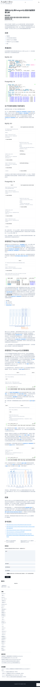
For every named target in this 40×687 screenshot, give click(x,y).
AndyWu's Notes (6, 1)
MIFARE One (4, 604)
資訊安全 (3, 646)
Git (2, 617)
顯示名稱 (7, 563)
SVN (2, 619)
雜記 (2, 648)
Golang (3, 627)
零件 (2, 595)
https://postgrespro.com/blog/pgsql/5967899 (15, 531)
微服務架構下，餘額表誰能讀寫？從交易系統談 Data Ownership (12, 656)
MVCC (17, 17)
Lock (14, 17)
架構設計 (3, 612)
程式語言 (3, 622)
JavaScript (3, 631)
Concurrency (7, 17)
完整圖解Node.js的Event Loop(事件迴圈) (13, 673)
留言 (6, 551)
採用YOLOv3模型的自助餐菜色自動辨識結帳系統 (14, 676)
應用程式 (3, 600)
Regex (3, 605)
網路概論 (3, 636)
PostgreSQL (24, 17)
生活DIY (3, 621)
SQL (5, 15)
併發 (28, 17)
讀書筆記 (3, 641)
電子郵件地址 (7, 567)
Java (2, 629)
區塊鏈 (3, 610)
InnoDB (11, 17)
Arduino (3, 593)
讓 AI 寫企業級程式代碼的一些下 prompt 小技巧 (9, 657)
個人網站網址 (7, 570)
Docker (3, 597)
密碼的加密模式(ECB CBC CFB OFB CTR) (12, 675)
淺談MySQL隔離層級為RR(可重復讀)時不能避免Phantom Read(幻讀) (17, 668)
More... (9, 586)
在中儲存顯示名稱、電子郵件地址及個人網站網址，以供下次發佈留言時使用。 (20, 573)
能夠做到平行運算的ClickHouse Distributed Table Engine (11, 659)
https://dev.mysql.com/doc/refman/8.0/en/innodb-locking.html (18, 524)
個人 (2, 607)
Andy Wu (7, 20)
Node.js (3, 632)
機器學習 (3, 614)
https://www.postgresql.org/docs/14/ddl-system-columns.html (18, 530)
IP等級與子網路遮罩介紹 (10, 671)
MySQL (21, 17)
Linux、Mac (4, 598)
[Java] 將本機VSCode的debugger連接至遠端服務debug (11, 662)
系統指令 (3, 602)
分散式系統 (3, 609)
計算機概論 (3, 638)
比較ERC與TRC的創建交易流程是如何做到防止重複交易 (11, 661)
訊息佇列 (3, 639)
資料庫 (9, 15)
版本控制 (3, 615)
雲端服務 (3, 649)
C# (2, 626)
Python (3, 634)
